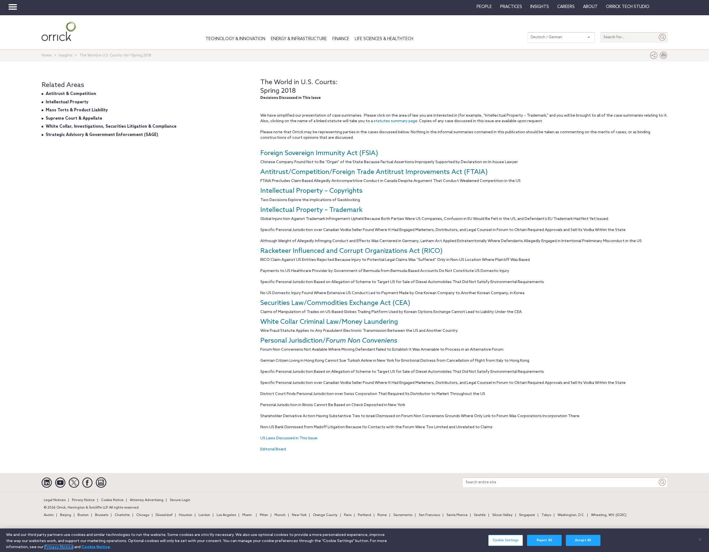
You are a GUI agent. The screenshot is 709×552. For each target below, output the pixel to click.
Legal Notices (55, 500)
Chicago (142, 515)
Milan (264, 515)
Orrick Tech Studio (627, 6)
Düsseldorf (164, 515)
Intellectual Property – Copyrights (311, 191)
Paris (347, 515)
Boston (83, 515)
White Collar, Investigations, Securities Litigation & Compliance (111, 126)
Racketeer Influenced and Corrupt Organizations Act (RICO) (351, 251)
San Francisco (429, 515)
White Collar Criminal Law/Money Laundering (329, 322)
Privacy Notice (83, 500)
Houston (185, 515)
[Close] (700, 539)
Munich (280, 515)
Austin (49, 515)
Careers (566, 6)
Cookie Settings (506, 540)
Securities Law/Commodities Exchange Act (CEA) (335, 303)
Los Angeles (226, 515)
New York (299, 515)
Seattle (480, 515)
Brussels (101, 515)
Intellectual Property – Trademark (311, 210)
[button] (654, 56)
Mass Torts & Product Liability (77, 110)
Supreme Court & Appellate (74, 118)
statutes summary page (395, 121)
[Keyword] (662, 482)
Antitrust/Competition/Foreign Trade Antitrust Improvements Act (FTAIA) (374, 172)
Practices (511, 6)
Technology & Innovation (235, 39)
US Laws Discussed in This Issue (288, 438)
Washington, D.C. (571, 515)
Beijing (65, 515)
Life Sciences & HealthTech (384, 39)
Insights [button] (539, 6)
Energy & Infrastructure (299, 39)
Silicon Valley (502, 515)
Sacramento (402, 515)
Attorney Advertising (146, 500)
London (204, 515)
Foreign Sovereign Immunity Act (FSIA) (319, 153)
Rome (382, 515)
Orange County (325, 515)
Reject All (544, 540)
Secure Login (180, 500)
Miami (247, 515)
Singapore (527, 515)
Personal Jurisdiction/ (328, 341)
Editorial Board (273, 449)
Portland (364, 515)
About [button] (590, 6)
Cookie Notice (112, 500)
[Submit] (662, 37)
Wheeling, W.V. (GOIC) (608, 515)
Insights (66, 55)
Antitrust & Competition (71, 93)
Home (47, 55)
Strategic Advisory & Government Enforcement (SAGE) (102, 134)
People (484, 6)
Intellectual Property (67, 102)
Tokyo (546, 515)
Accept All (583, 540)
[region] (354, 540)
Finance (340, 39)
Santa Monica (456, 515)
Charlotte (122, 515)
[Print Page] (663, 56)
